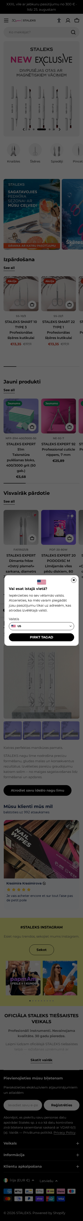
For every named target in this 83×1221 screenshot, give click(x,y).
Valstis (14, 619)
